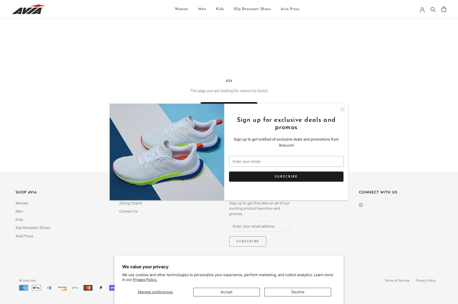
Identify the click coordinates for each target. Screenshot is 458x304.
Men (202, 9)
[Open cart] (444, 9)
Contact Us (128, 211)
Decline (297, 292)
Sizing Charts (130, 203)
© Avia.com (27, 280)
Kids (220, 9)
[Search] (433, 9)
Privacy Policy (426, 280)
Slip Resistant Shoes (252, 9)
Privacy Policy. (145, 279)
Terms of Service (397, 280)
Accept (226, 292)
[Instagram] (361, 205)
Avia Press (290, 9)
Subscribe (286, 176)
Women (181, 9)
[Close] (342, 109)
